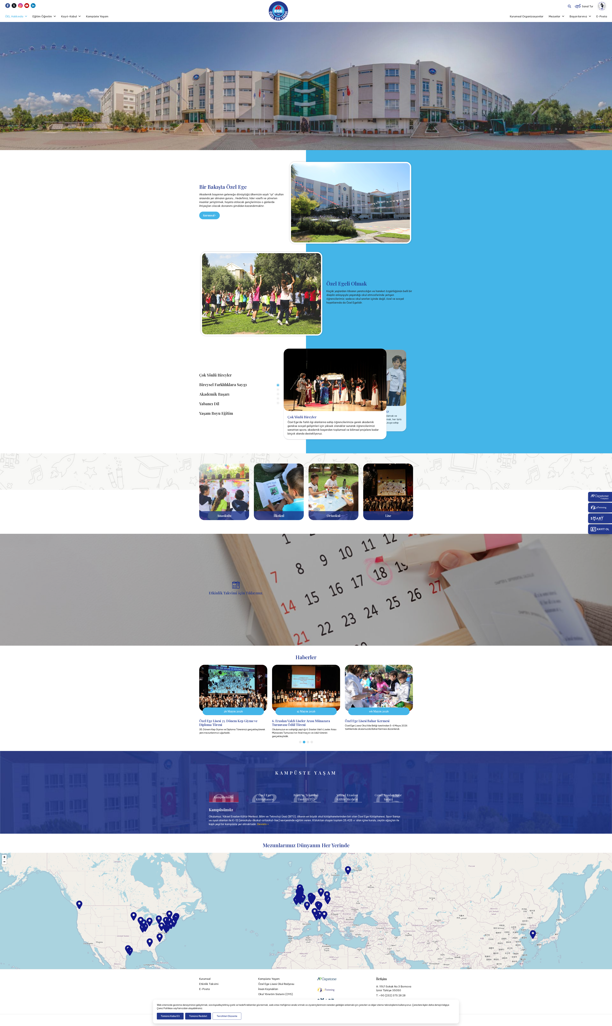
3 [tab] (278, 394)
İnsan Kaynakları (268, 989)
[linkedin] (33, 5)
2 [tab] (278, 390)
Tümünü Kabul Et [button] (170, 1016)
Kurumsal (205, 978)
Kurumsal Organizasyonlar (526, 16)
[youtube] (26, 5)
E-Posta (601, 16)
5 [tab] (278, 403)
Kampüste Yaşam (97, 16)
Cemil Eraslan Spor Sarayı (388, 797)
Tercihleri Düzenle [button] (227, 1016)
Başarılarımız (578, 16)
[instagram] (20, 5)
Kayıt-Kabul (69, 16)
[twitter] (14, 5)
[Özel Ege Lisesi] (278, 11)
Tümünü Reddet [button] (198, 1016)
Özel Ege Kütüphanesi (265, 797)
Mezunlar (554, 16)
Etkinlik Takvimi (209, 984)
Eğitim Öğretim (42, 16)
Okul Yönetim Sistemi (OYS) (275, 994)
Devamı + (263, 824)
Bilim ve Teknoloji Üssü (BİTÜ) (306, 797)
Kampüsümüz (223, 797)
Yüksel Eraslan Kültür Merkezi (347, 797)
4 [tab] (278, 398)
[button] (307, 906)
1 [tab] (278, 385)
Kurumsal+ (209, 215)
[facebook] (7, 5)
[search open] (569, 6)
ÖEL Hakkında (14, 16)
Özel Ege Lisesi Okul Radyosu (276, 984)
